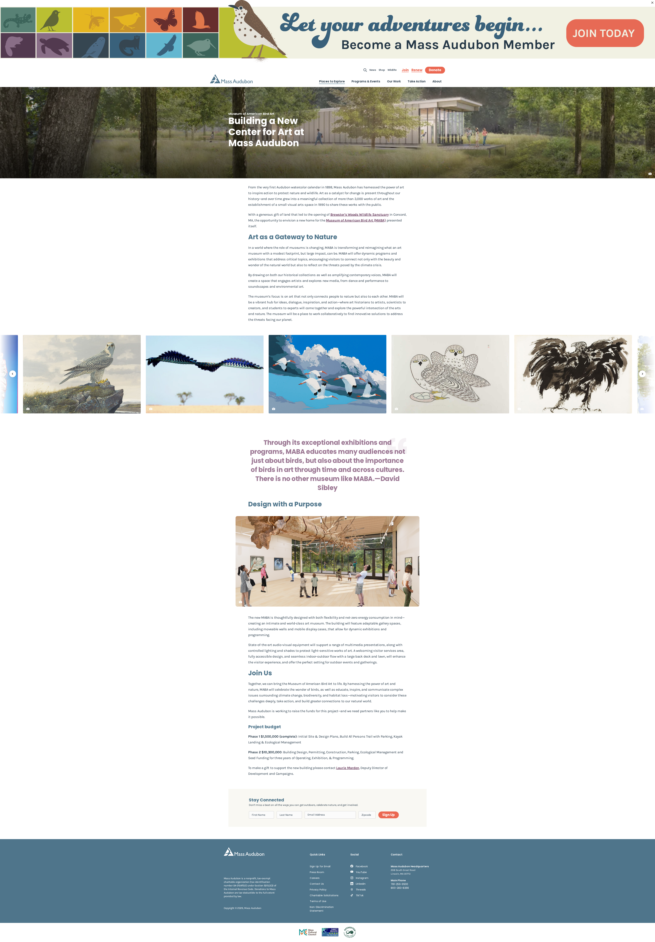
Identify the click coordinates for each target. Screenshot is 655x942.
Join (405, 70)
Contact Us (317, 884)
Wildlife (392, 70)
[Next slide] (642, 373)
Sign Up (388, 814)
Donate (435, 70)
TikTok (360, 895)
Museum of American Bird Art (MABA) (356, 220)
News (372, 70)
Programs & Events (366, 81)
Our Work (394, 81)
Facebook (362, 866)
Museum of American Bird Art (251, 114)
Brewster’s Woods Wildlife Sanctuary (359, 215)
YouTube (361, 872)
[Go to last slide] (12, 373)
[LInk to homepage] (231, 78)
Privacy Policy (318, 889)
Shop (382, 70)
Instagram (362, 878)
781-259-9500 (399, 884)
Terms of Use (318, 901)
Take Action (417, 81)
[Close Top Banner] (652, 2)
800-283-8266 (400, 888)
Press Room (317, 872)
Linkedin (361, 884)
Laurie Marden (347, 768)
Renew (416, 70)
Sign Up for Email (320, 866)
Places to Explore (332, 81)
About (437, 81)
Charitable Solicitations (324, 895)
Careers (314, 878)
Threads (361, 889)
